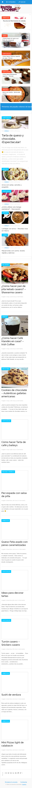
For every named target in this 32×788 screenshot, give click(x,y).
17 (20, 773)
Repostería (5, 368)
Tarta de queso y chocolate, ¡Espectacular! (13, 139)
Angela (6, 131)
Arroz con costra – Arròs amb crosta (11, 93)
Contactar (23, 782)
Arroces (5, 89)
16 (18, 773)
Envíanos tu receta (11, 782)
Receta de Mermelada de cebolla (14, 21)
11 (6, 773)
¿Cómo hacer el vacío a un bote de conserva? (10, 39)
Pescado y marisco (8, 471)
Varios (5, 35)
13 (11, 773)
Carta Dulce (6, 53)
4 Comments (19, 400)
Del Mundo (5, 264)
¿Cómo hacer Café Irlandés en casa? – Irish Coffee (12, 341)
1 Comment (21, 750)
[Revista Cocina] (10, 10)
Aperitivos (6, 17)
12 (8, 773)
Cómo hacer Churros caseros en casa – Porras (11, 57)
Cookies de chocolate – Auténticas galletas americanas (14, 393)
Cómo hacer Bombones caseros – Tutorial (10, 75)
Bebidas (4, 316)
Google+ (24, 784)
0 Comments (19, 348)
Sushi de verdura (11, 694)
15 (15, 773)
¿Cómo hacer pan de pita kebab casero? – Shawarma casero (13, 289)
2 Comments (19, 296)
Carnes (5, 235)
